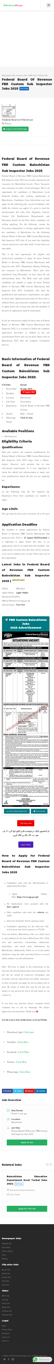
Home (4, 1326)
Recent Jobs (6, 1269)
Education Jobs (7, 1314)
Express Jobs (22, 75)
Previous (47, 1164)
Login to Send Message (16, 129)
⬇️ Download (39, 811)
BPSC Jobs (6, 1296)
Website (8, 123)
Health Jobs (6, 1307)
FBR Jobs (32, 75)
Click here (28, 1032)
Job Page (5, 1299)
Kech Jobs (5, 1285)
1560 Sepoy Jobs (26, 823)
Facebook (8, 1091)
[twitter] (4, 1359)
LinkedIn (42, 1091)
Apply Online (26, 844)
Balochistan (16, 1122)
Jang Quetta (6, 1247)
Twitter (19, 1091)
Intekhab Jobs (7, 1243)
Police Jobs (6, 1303)
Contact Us (6, 1337)
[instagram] (12, 1359)
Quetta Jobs (6, 1273)
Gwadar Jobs (6, 1277)
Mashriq (5, 1258)
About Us (5, 1341)
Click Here (23, 1042)
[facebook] (8, 1359)
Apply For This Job (27, 1209)
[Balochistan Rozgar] (13, 3)
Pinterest (30, 1091)
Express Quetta (7, 1251)
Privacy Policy (7, 1329)
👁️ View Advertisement (17, 811)
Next (50, 1164)
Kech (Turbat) (15, 1194)
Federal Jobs (43, 75)
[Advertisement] (27, 38)
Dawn (4, 1255)
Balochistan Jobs (8, 75)
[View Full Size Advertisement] (25, 719)
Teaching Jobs (7, 1311)
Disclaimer (6, 1333)
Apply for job (27, 1142)
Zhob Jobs (5, 1281)
